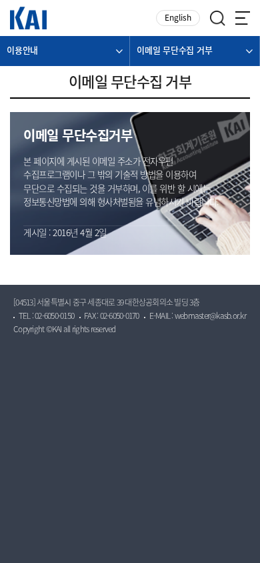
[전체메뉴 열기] (242, 18)
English (178, 18)
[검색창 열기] (217, 18)
